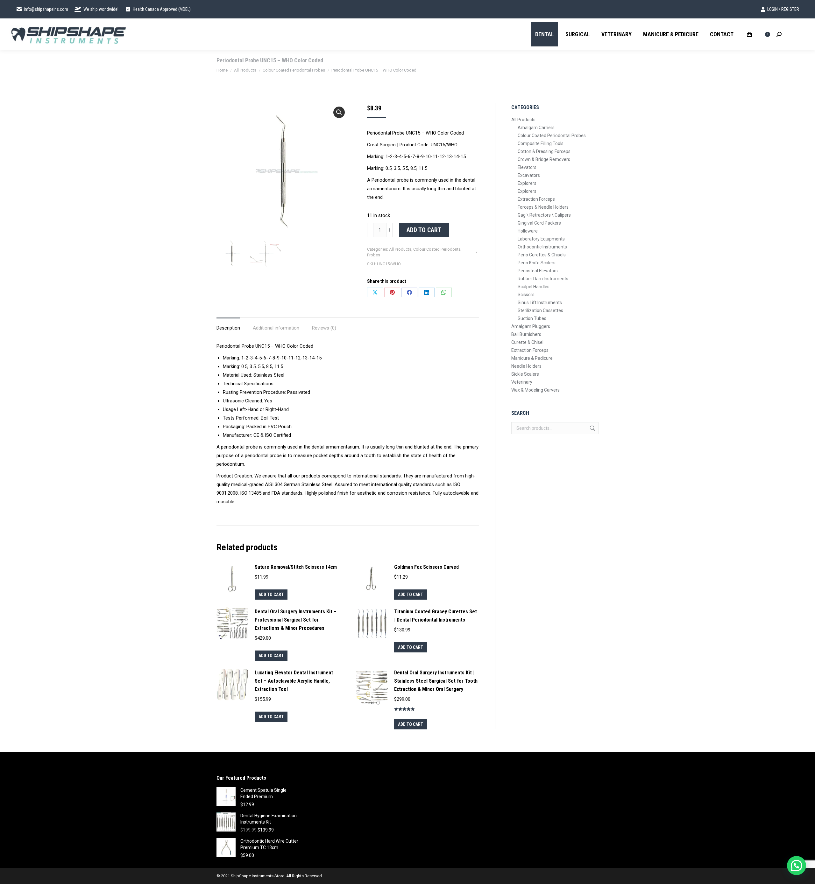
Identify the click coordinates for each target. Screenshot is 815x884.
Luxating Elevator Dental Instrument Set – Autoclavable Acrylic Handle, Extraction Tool (294, 681)
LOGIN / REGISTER (783, 9)
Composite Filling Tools (540, 143)
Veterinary (521, 382)
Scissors (526, 294)
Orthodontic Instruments (542, 246)
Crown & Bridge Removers (544, 159)
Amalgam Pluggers (530, 326)
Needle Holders (526, 366)
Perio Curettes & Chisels (542, 254)
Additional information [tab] (276, 328)
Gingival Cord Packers (539, 223)
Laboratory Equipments (541, 238)
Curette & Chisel (527, 342)
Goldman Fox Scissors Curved (426, 567)
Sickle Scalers (525, 374)
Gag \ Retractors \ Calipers (544, 215)
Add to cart (424, 230)
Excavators (529, 175)
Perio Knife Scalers (537, 262)
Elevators (527, 167)
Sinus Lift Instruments (540, 302)
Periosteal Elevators (538, 270)
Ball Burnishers (526, 334)
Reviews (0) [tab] (324, 328)
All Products (400, 249)
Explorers (527, 183)
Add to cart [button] (271, 594)
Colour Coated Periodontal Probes (552, 135)
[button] (339, 112)
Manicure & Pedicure (532, 358)
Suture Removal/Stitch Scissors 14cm (296, 567)
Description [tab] (228, 328)
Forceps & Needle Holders (543, 207)
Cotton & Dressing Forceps (544, 151)
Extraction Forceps (536, 199)
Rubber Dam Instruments (543, 278)
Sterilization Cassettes (540, 310)
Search (592, 428)
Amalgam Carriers (536, 127)
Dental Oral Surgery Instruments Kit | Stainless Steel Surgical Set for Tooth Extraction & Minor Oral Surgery (436, 681)
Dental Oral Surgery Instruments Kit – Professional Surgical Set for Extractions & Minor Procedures (296, 620)
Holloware (528, 230)
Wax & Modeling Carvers (535, 390)
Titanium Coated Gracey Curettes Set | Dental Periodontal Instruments (435, 616)
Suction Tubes (532, 318)
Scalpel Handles (533, 286)
